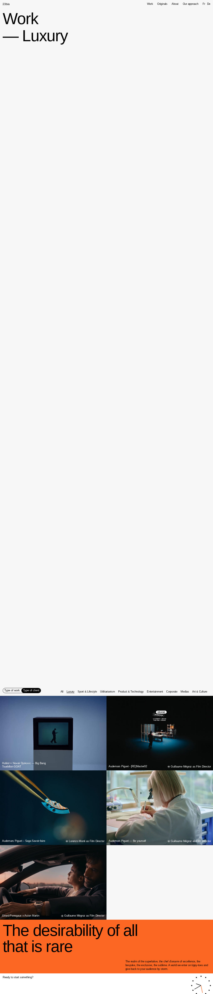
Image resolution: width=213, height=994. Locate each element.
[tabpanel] (134, 691)
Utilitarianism (107, 691)
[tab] (12, 690)
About (175, 4)
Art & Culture (199, 691)
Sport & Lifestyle (87, 691)
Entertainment (155, 691)
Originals (162, 4)
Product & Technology (131, 691)
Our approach (190, 4)
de (209, 4)
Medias (185, 691)
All (62, 691)
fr (204, 4)
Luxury (70, 691)
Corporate (171, 691)
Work (150, 4)
